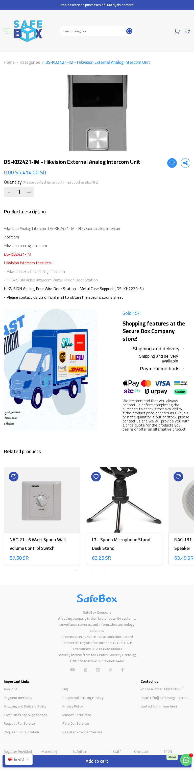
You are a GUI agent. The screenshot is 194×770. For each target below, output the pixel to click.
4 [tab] (99, 570)
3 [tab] (91, 570)
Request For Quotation (21, 732)
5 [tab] (106, 570)
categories (30, 62)
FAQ (65, 689)
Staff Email (117, 753)
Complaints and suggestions (25, 715)
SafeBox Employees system (87, 753)
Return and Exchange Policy (83, 697)
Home (9, 62)
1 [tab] (76, 570)
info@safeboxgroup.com (169, 698)
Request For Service (19, 723)
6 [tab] (114, 570)
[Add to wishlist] (172, 163)
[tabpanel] (42, 517)
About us (10, 689)
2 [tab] (83, 570)
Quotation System (142, 753)
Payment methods (18, 697)
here (173, 706)
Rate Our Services (76, 723)
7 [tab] (121, 570)
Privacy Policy (72, 706)
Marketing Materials (49, 753)
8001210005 (174, 689)
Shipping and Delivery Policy (25, 706)
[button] (19, 759)
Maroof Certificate (76, 715)
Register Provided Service (82, 732)
